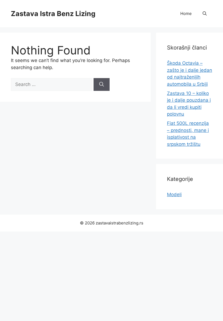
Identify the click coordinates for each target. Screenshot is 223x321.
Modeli (174, 194)
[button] (204, 13)
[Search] (102, 84)
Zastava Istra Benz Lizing (53, 14)
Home (186, 13)
